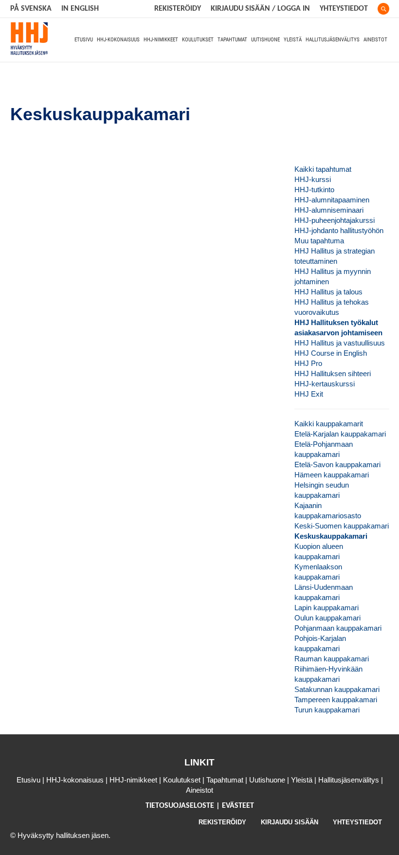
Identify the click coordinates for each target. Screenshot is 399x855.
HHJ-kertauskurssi (324, 384)
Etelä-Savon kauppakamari (337, 464)
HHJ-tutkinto (314, 189)
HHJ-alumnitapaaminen (331, 200)
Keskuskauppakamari (330, 536)
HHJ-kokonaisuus (118, 39)
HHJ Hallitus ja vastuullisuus (339, 343)
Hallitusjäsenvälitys (333, 39)
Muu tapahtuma (319, 240)
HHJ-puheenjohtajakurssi (334, 220)
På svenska (31, 9)
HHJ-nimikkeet (161, 39)
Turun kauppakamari (327, 710)
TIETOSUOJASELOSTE (180, 806)
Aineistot (375, 39)
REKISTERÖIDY (177, 9)
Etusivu (83, 39)
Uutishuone (265, 39)
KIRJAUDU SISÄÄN (289, 822)
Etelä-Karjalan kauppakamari (340, 434)
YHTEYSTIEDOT (357, 822)
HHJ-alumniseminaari (328, 210)
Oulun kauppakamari (327, 618)
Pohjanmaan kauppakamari (337, 628)
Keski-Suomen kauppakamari (341, 526)
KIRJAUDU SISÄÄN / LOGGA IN (260, 9)
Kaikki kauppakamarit (328, 423)
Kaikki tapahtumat (322, 169)
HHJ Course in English (330, 353)
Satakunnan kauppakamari (337, 689)
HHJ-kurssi (312, 179)
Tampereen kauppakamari (335, 699)
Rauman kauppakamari (331, 659)
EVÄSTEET (238, 806)
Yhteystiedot (344, 9)
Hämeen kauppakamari (331, 475)
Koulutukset (198, 39)
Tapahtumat (232, 39)
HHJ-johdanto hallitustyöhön (338, 230)
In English (80, 9)
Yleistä (293, 39)
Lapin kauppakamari (326, 607)
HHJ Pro (308, 363)
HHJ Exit (308, 394)
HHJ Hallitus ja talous (328, 292)
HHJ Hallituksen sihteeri (332, 373)
